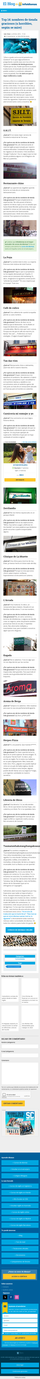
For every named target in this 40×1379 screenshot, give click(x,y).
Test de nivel (20, 1242)
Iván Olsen (7, 34)
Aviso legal (20, 1365)
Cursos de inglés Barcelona (20, 1225)
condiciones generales (29, 1333)
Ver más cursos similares (30, 442)
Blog (20, 1235)
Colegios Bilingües (20, 1176)
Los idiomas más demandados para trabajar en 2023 (28, 1026)
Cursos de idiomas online (20, 930)
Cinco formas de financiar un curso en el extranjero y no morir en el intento (30, 999)
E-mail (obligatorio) (7, 1051)
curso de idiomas (27, 246)
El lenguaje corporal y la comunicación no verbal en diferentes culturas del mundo (10, 1027)
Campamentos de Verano (20, 1262)
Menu (4, 11)
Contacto (5, 1287)
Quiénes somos (7, 1290)
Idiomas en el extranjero (14, 966)
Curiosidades (20, 959)
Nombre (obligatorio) (8, 1042)
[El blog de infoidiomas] (20, 6)
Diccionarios (20, 1255)
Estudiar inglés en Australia (20, 1206)
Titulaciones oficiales (20, 1248)
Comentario (5, 1060)
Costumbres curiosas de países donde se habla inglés (10, 998)
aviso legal (14, 1333)
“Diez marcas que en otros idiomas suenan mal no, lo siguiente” (19, 916)
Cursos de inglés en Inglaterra (20, 1186)
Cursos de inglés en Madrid (20, 1219)
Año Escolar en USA (20, 1199)
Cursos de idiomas (20, 1163)
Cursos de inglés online (20, 1212)
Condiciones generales (20, 1371)
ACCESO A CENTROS (19, 1276)
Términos (13, 1345)
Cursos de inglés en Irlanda (20, 1192)
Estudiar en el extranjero (20, 1169)
